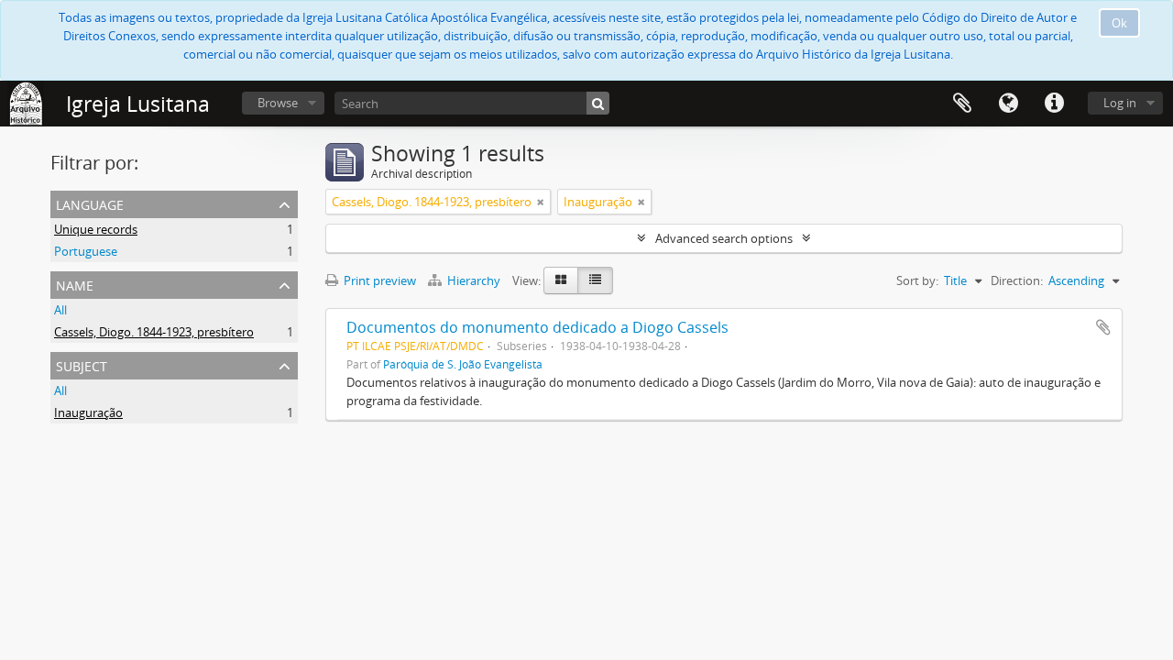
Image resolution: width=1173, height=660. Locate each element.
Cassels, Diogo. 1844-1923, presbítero (154, 332)
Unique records (95, 229)
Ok (1119, 23)
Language (1008, 103)
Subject (81, 364)
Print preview (378, 280)
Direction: (1017, 280)
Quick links (1054, 103)
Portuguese (85, 251)
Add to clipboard (1103, 327)
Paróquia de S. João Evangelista (463, 364)
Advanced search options (724, 238)
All (60, 310)
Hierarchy (473, 280)
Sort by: (917, 280)
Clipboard (962, 103)
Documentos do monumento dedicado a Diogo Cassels (537, 327)
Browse (278, 102)
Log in (1119, 102)
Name (74, 283)
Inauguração (88, 412)
